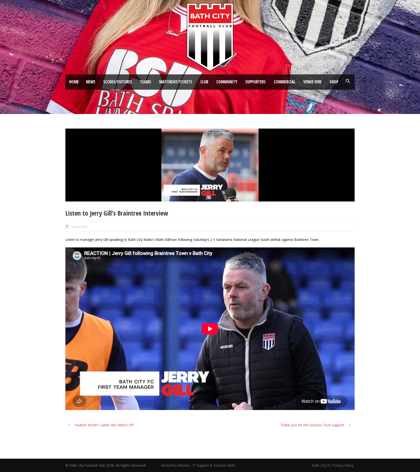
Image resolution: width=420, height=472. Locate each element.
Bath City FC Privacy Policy (333, 465)
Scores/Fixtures (117, 82)
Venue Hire (312, 82)
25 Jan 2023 (79, 227)
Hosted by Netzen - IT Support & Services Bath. (198, 465)
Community (226, 82)
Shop (334, 82)
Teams (145, 82)
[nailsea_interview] (210, 165)
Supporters (255, 82)
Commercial (284, 82)
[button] (348, 81)
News (90, 82)
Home (74, 82)
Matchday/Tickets (175, 82)
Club (204, 82)
